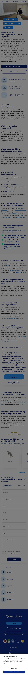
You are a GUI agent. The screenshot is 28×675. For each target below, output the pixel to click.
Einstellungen (14, 668)
